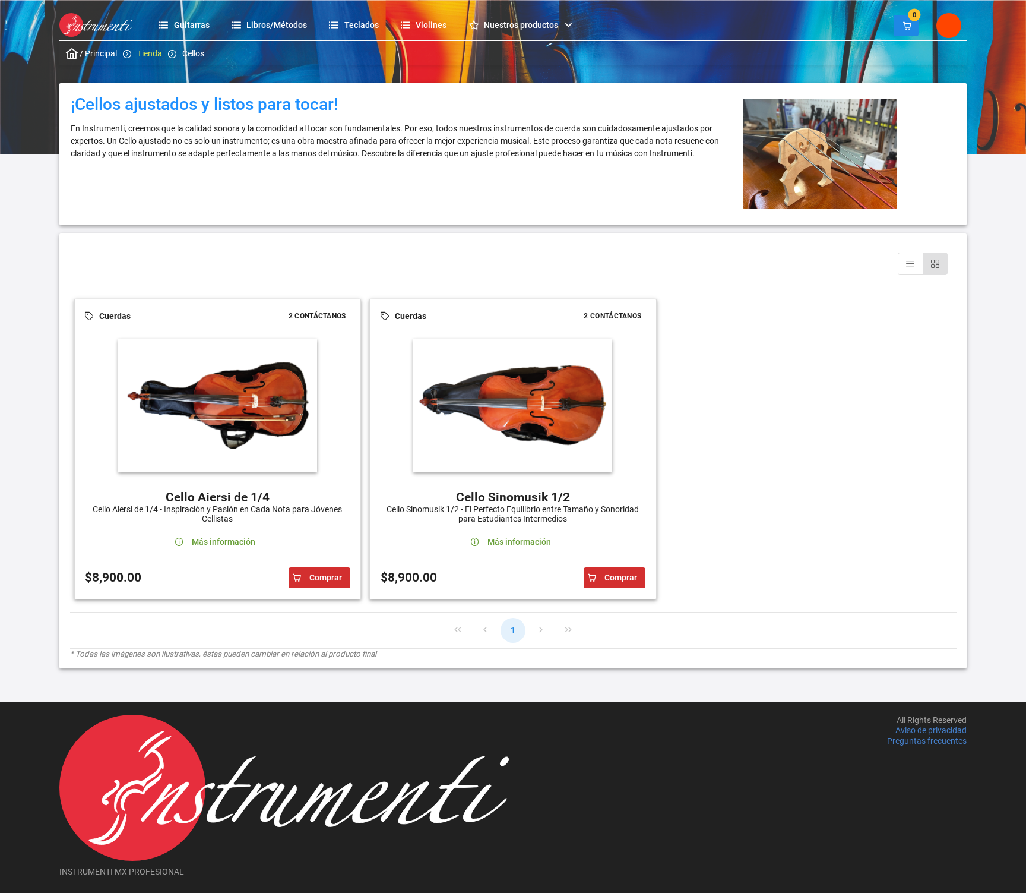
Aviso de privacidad (931, 731)
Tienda (149, 53)
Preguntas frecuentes (927, 741)
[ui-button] (906, 25)
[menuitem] (185, 24)
